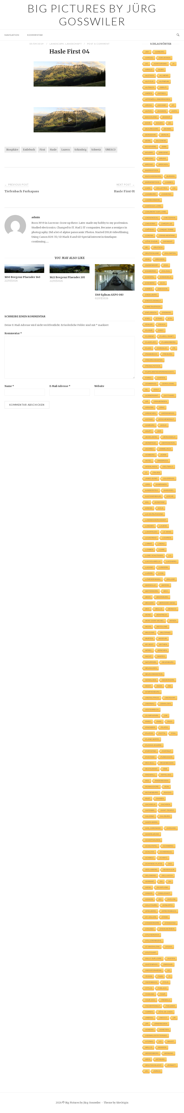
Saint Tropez (167, 810)
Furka (148, 378)
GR (146, 401)
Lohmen (149, 550)
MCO (166, 591)
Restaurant (151, 769)
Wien (147, 1059)
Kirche (170, 496)
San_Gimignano (153, 828)
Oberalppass (152, 698)
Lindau (161, 544)
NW (169, 686)
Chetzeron (169, 218)
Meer (148, 597)
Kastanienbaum (153, 496)
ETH (170, 318)
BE (170, 123)
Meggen (149, 603)
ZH (146, 1071)
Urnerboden (160, 1024)
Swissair (168, 964)
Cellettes (161, 188)
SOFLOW (171, 899)
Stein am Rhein (167, 929)
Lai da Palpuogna (154, 514)
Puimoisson (166, 757)
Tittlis (148, 988)
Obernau (149, 704)
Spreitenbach (169, 911)
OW (165, 716)
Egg (166, 265)
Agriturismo (160, 64)
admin (35, 217)
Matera (165, 585)
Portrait (166, 751)
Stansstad (170, 923)
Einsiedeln (165, 277)
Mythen (163, 644)
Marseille (150, 585)
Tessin (148, 976)
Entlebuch (29, 149)
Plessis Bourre (153, 745)
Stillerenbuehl (153, 941)
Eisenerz (150, 283)
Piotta (162, 733)
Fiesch (161, 324)
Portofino (150, 751)
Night (148, 686)
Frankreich (151, 354)
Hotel (148, 461)
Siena (148, 887)
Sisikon (149, 899)
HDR (159, 431)
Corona (149, 235)
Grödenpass (168, 413)
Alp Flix (149, 81)
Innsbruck (162, 461)
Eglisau (166, 271)
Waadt (170, 1041)
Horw (163, 455)
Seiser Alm (168, 870)
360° (147, 52)
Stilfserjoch (152, 935)
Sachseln (150, 804)
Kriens (148, 508)
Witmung (160, 1059)
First (42, 149)
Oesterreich (151, 710)
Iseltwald (168, 467)
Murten (149, 638)
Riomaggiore (152, 787)
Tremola (165, 1000)
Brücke (149, 164)
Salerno (149, 816)
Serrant (149, 881)
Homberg (150, 455)
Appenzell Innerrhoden (157, 99)
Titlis (165, 982)
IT (146, 473)
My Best (149, 644)
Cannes (169, 182)
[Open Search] (178, 35)
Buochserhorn (153, 176)
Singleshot (164, 893)
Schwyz (163, 858)
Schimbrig (80, 149)
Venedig (149, 1030)
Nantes (161, 656)
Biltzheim (161, 141)
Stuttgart (150, 953)
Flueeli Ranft (167, 336)
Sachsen (165, 804)
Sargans (171, 828)
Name (9, 386)
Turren (149, 1012)
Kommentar (35, 35)
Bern (147, 141)
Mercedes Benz (167, 603)
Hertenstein (168, 443)
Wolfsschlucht (153, 1065)
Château (149, 230)
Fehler (149, 324)
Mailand (171, 579)
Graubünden (160, 401)
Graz (161, 407)
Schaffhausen (152, 840)
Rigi (147, 781)
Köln (160, 508)
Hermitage (150, 443)
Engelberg (151, 295)
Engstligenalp (153, 301)
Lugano (149, 567)
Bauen (159, 123)
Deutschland (152, 253)
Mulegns (149, 633)
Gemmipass (150, 384)
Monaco (172, 609)
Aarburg (159, 52)
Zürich (157, 1071)
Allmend (164, 75)
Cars (147, 188)
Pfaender (150, 727)
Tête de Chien (165, 1012)
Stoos (168, 947)
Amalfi (163, 87)
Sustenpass (151, 964)
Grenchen (150, 413)
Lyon (160, 573)
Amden (148, 93)
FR (174, 348)
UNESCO (110, 149)
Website (99, 386)
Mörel (148, 650)
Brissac (149, 158)
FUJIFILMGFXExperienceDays (159, 372)
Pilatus (149, 733)
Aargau (149, 58)
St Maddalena (152, 947)
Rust (147, 798)
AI (173, 64)
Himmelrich (165, 449)
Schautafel (151, 846)
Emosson (162, 289)
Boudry (149, 153)
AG (146, 64)
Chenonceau (151, 218)
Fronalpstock (152, 366)
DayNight (167, 241)
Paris (148, 721)
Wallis (148, 1047)
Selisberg (150, 876)
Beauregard (151, 129)
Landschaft (73, 43)
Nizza (159, 686)
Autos (148, 111)
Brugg (162, 158)
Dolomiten (170, 253)
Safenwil (150, 810)
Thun (160, 976)
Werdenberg (151, 1053)
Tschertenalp (152, 1006)
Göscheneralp (166, 419)
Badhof (166, 117)
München (162, 650)
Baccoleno (151, 117)
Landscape (57, 43)
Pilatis (164, 727)
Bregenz (163, 153)
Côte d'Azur (151, 241)
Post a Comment (98, 43)
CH (174, 188)
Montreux (162, 615)
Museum (163, 638)
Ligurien (166, 538)
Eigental (149, 277)
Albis (161, 70)
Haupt (148, 431)
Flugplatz (150, 342)
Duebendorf (151, 265)
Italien (156, 473)
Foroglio (162, 348)
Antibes (162, 93)
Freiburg (167, 354)
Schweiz (96, 149)
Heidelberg (151, 437)
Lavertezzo (151, 532)
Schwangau (166, 852)
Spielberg (150, 911)
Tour (162, 994)
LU (170, 555)
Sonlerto (168, 905)
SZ (168, 970)
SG (161, 881)
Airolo (148, 70)
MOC (147, 609)
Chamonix (166, 194)
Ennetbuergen (152, 307)
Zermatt (171, 1065)
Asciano (162, 105)
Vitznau (149, 1041)
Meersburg (162, 597)
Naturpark (150, 662)
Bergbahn (150, 135)
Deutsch (158, 247)
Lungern (163, 567)
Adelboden (164, 58)
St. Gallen (150, 917)
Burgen (170, 176)
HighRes (149, 449)
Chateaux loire (153, 206)
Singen (148, 893)
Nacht (148, 656)
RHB (165, 769)
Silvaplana (162, 887)
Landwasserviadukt (155, 520)
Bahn (147, 123)
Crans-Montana (167, 235)
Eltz (162, 283)
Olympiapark (151, 716)
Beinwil (168, 129)
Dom (147, 259)
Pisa (173, 733)
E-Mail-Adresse (59, 386)
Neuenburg (168, 662)
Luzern (65, 149)
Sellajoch (167, 876)
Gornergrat (151, 395)
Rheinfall (150, 775)
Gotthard (169, 395)
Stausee (149, 929)
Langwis (149, 526)
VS (160, 1041)
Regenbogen (166, 763)
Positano (150, 757)
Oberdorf (170, 698)
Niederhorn (168, 680)
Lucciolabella (152, 561)
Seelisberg (151, 870)
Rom (167, 787)
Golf (156, 390)
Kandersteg (151, 490)
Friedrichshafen (153, 360)
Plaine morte (152, 739)
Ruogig (167, 793)
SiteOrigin (122, 1102)
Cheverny (150, 224)
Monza (173, 621)
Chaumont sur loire (155, 212)
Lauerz (163, 526)
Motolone (162, 627)
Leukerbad (151, 538)
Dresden (159, 259)
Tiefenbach (151, 982)
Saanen (160, 798)
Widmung (168, 1053)
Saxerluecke (152, 834)
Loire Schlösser (154, 555)
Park (159, 721)
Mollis (158, 609)
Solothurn (151, 905)
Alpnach (149, 87)
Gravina (149, 407)
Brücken (163, 164)
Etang (159, 318)
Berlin (165, 135)
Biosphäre (12, 149)
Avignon (162, 111)
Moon (148, 627)
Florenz (149, 336)
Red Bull (149, 763)
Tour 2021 (150, 1000)
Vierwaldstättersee (156, 1036)
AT (173, 105)
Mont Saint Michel (154, 621)
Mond (148, 615)
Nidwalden (150, 680)
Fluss (148, 348)
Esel (147, 318)
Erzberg (166, 313)
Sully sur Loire (153, 958)
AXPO (174, 111)
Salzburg (165, 816)
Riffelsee (166, 775)
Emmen (148, 289)
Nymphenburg (152, 692)
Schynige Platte (153, 864)
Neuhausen (151, 668)
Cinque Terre (167, 230)
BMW (164, 147)
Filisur (148, 330)
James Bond (151, 478)
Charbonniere (152, 200)
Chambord (150, 194)
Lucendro (171, 561)
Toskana (149, 994)
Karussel (169, 490)
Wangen (162, 1047)
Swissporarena (153, 970)
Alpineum (164, 81)
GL (146, 390)
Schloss (149, 852)
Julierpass (168, 478)
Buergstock (151, 170)
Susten (171, 958)
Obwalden (165, 704)
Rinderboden (161, 781)
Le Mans (167, 532)
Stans (165, 917)
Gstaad (149, 419)
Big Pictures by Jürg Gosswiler (92, 15)
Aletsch (149, 75)
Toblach (162, 988)
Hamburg (150, 425)
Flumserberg (169, 342)
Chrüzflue (166, 224)
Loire (162, 550)
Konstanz (160, 502)
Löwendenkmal (153, 579)
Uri (146, 1024)
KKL (147, 502)
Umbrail (149, 1018)
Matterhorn (151, 591)
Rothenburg (151, 793)
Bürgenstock (152, 182)
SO (160, 899)
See (170, 864)
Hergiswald (169, 437)
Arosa (148, 105)
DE (146, 247)
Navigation (11, 35)
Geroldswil (168, 384)
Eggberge (150, 271)
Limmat (148, 544)
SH (170, 881)
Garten (161, 378)
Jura (147, 484)
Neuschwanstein (153, 674)
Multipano (165, 633)
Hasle (53, 149)
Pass (169, 721)
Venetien (164, 1030)
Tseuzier (170, 1006)
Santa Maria (151, 822)
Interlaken (151, 467)
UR (174, 1018)
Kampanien (161, 484)
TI (169, 976)
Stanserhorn (152, 923)
